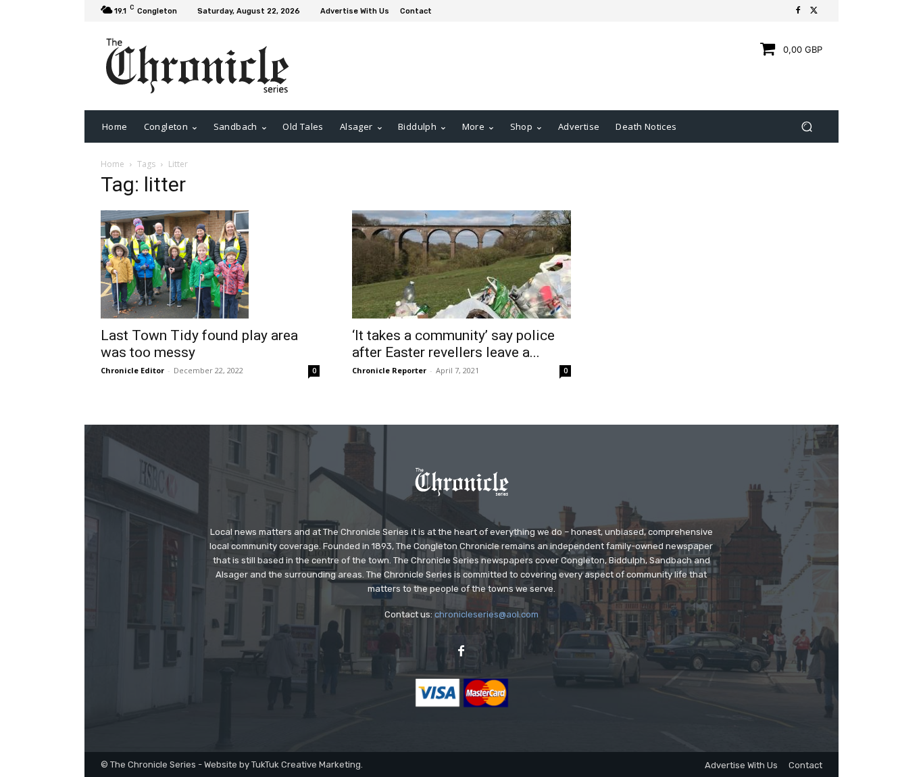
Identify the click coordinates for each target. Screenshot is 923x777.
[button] (806, 127)
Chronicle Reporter (389, 370)
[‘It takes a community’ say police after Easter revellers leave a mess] (461, 264)
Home (112, 164)
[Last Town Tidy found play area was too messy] (210, 264)
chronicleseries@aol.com (486, 614)
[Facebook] (798, 11)
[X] (814, 11)
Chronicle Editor (132, 370)
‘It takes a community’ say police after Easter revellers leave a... (453, 343)
